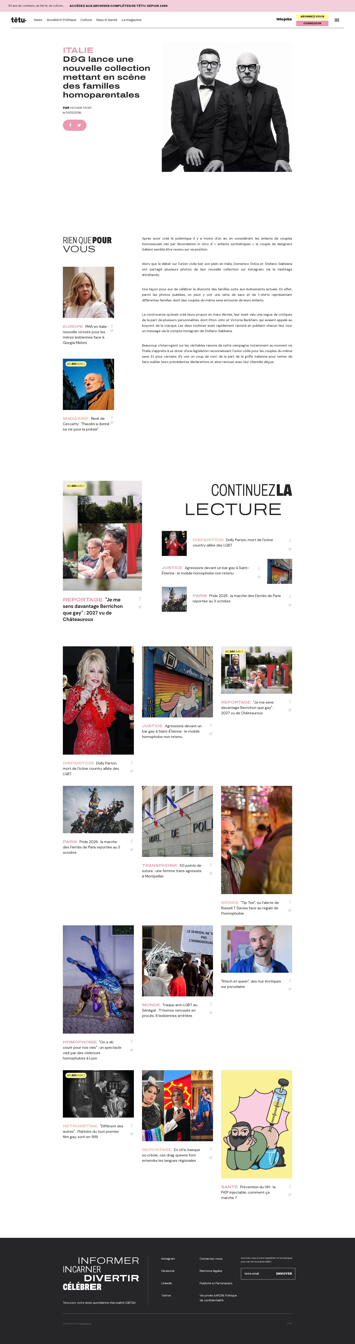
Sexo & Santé (106, 19)
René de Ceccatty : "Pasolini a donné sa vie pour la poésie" (86, 424)
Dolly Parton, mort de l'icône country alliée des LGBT (91, 768)
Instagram (168, 1259)
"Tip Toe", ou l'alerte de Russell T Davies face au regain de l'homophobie (250, 908)
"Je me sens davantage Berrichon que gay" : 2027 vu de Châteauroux (93, 609)
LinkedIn (166, 1283)
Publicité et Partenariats (216, 1283)
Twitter (166, 1295)
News (38, 19)
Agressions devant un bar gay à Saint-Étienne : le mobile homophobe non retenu (172, 731)
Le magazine (131, 19)
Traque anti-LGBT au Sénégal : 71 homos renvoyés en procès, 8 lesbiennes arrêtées (169, 1010)
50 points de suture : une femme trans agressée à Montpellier (172, 871)
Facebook (168, 1271)
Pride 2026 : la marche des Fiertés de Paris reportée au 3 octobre (91, 847)
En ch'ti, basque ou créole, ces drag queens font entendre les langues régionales (171, 1155)
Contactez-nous (211, 1259)
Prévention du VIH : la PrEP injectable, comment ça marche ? (248, 1192)
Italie (78, 50)
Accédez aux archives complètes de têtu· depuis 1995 (119, 5)
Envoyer (284, 1273)
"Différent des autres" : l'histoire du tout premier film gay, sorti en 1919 (93, 1131)
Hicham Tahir (81, 107)
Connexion (312, 23)
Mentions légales (211, 1271)
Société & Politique (61, 19)
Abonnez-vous (312, 16)
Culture (86, 19)
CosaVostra (85, 1323)
